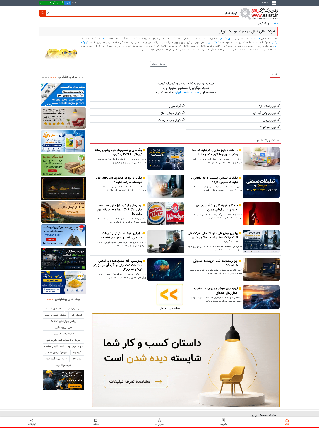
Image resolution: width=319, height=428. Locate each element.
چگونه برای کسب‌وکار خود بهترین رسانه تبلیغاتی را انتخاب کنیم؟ (118, 152)
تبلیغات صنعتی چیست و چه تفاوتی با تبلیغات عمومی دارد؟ (214, 180)
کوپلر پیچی (269, 120)
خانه (276, 23)
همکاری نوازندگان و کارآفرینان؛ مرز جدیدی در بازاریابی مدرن (217, 207)
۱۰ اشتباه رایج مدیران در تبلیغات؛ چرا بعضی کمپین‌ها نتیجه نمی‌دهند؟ (215, 152)
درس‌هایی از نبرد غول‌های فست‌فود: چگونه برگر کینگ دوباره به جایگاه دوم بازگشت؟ (119, 209)
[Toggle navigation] (275, 4)
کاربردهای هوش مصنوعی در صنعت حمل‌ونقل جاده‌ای (216, 291)
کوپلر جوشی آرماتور (264, 113)
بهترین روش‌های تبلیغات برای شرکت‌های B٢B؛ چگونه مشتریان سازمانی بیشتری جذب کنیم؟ (213, 237)
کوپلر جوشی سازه (170, 113)
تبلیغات (76, 2)
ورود (67, 2)
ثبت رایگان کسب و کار (51, 2)
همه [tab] (274, 74)
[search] (42, 13)
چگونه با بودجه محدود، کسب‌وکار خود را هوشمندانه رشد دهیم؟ (117, 180)
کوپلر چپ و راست (169, 120)
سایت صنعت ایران (187, 92)
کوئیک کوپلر (212, 42)
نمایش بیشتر (158, 64)
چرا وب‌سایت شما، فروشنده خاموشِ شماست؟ (215, 263)
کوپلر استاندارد (267, 106)
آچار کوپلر (175, 106)
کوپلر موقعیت (268, 127)
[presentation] (275, 74)
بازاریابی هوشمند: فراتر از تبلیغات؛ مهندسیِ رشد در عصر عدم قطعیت (121, 235)
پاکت (103, 38)
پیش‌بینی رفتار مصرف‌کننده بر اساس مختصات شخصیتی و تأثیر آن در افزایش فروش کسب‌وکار (117, 265)
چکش (274, 42)
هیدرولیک (255, 38)
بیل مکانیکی (225, 38)
